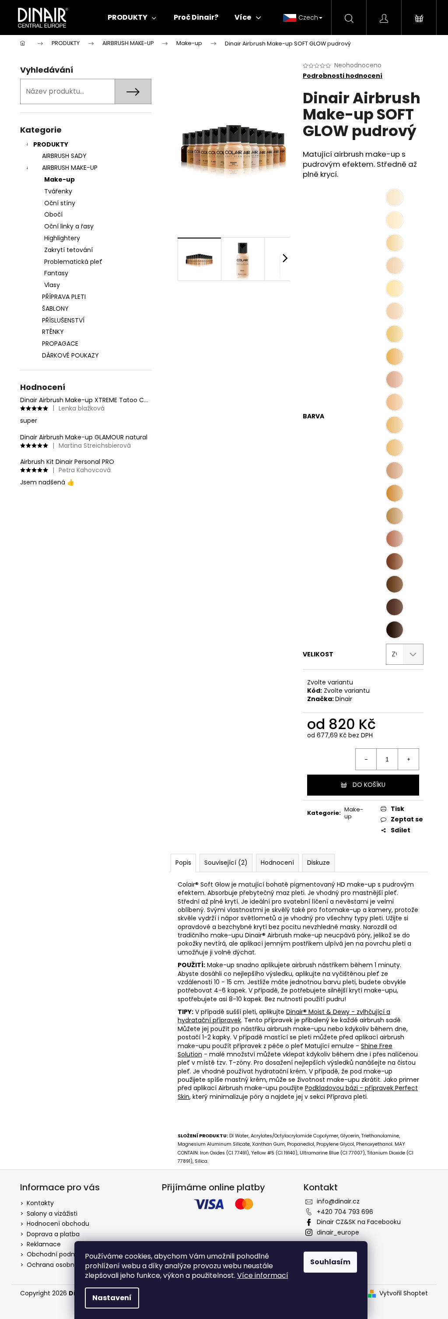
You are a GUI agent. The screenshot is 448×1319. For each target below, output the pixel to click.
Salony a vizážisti (52, 1213)
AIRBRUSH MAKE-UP (70, 167)
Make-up (59, 179)
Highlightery (62, 238)
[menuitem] (132, 17)
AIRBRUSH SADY (64, 155)
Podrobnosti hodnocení (342, 76)
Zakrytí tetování (68, 250)
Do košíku (369, 784)
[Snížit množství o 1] (366, 759)
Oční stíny (59, 203)
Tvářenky (58, 191)
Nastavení (112, 1298)
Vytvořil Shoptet (403, 1293)
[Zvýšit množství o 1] (408, 759)
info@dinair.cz (338, 1201)
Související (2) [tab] (226, 862)
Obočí (53, 214)
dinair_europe (338, 1232)
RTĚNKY (53, 331)
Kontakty (40, 1203)
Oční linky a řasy (69, 226)
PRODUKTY (50, 144)
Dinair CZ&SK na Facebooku (359, 1221)
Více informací (262, 1275)
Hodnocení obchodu (58, 1223)
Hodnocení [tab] (277, 862)
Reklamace (44, 1244)
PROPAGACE (60, 343)
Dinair (343, 699)
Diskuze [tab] (318, 862)
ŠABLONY (55, 308)
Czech (308, 17)
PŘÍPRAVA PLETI (64, 296)
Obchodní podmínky (58, 1254)
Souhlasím (330, 1262)
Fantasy (56, 273)
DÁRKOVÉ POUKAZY (70, 355)
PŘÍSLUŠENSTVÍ (63, 320)
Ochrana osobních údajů (65, 1264)
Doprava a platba (53, 1234)
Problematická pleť (73, 261)
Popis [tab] (183, 862)
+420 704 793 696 (345, 1211)
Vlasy (52, 285)
